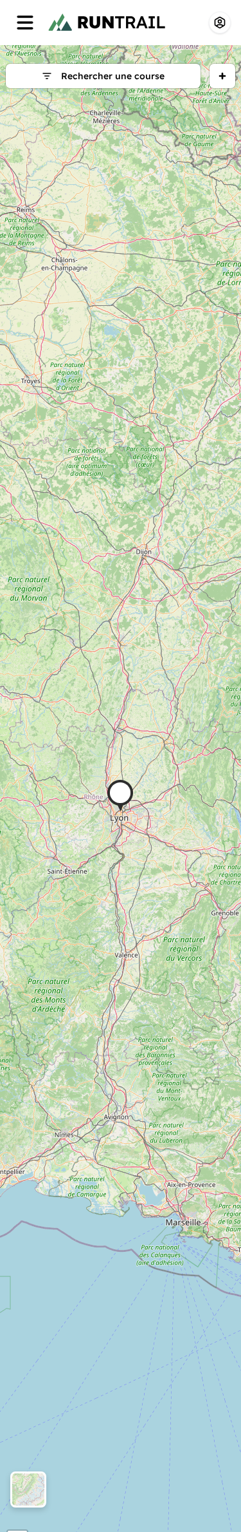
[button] (120, 795)
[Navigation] (25, 22)
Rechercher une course (113, 76)
